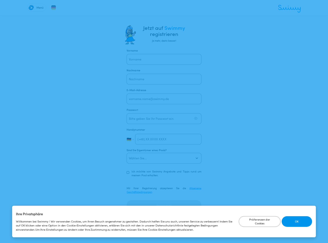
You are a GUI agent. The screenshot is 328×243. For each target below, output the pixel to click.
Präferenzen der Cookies (259, 221)
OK (297, 221)
